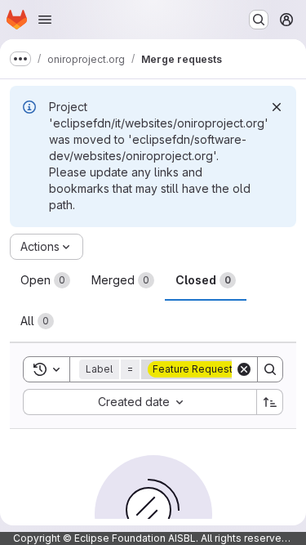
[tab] (45, 280)
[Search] (270, 369)
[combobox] (139, 402)
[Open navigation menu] (45, 20)
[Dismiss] (276, 107)
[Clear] (244, 369)
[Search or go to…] (258, 19)
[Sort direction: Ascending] (270, 402)
